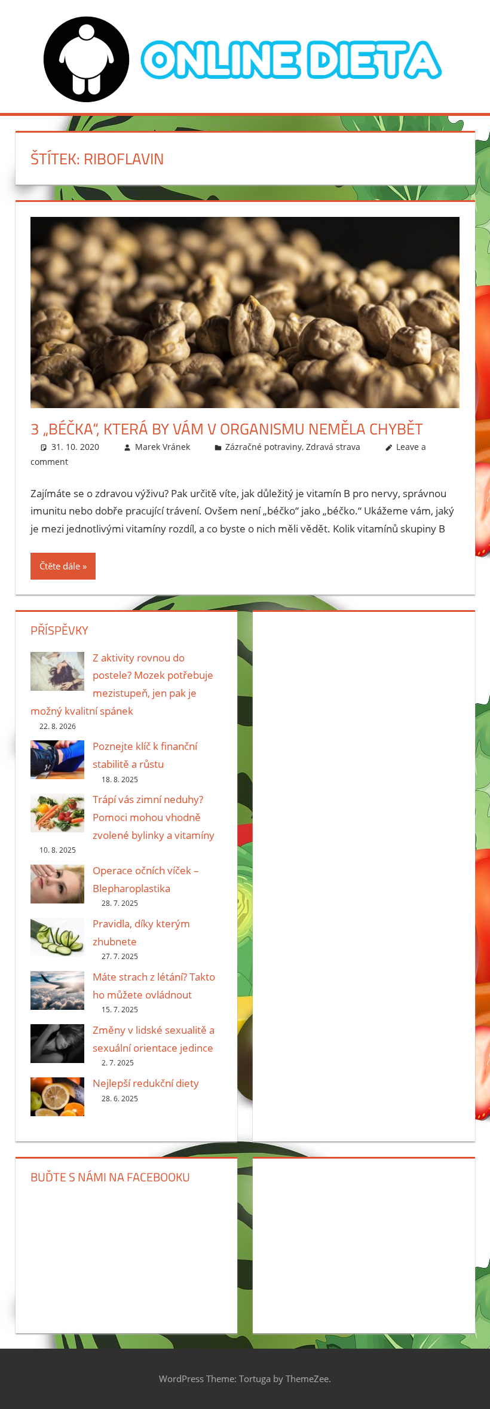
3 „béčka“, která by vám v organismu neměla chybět (226, 428)
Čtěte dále (59, 566)
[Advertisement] (364, 696)
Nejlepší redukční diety (146, 1083)
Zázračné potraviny (263, 446)
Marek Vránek (162, 446)
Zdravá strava (333, 446)
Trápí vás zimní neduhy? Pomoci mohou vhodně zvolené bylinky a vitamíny (154, 817)
